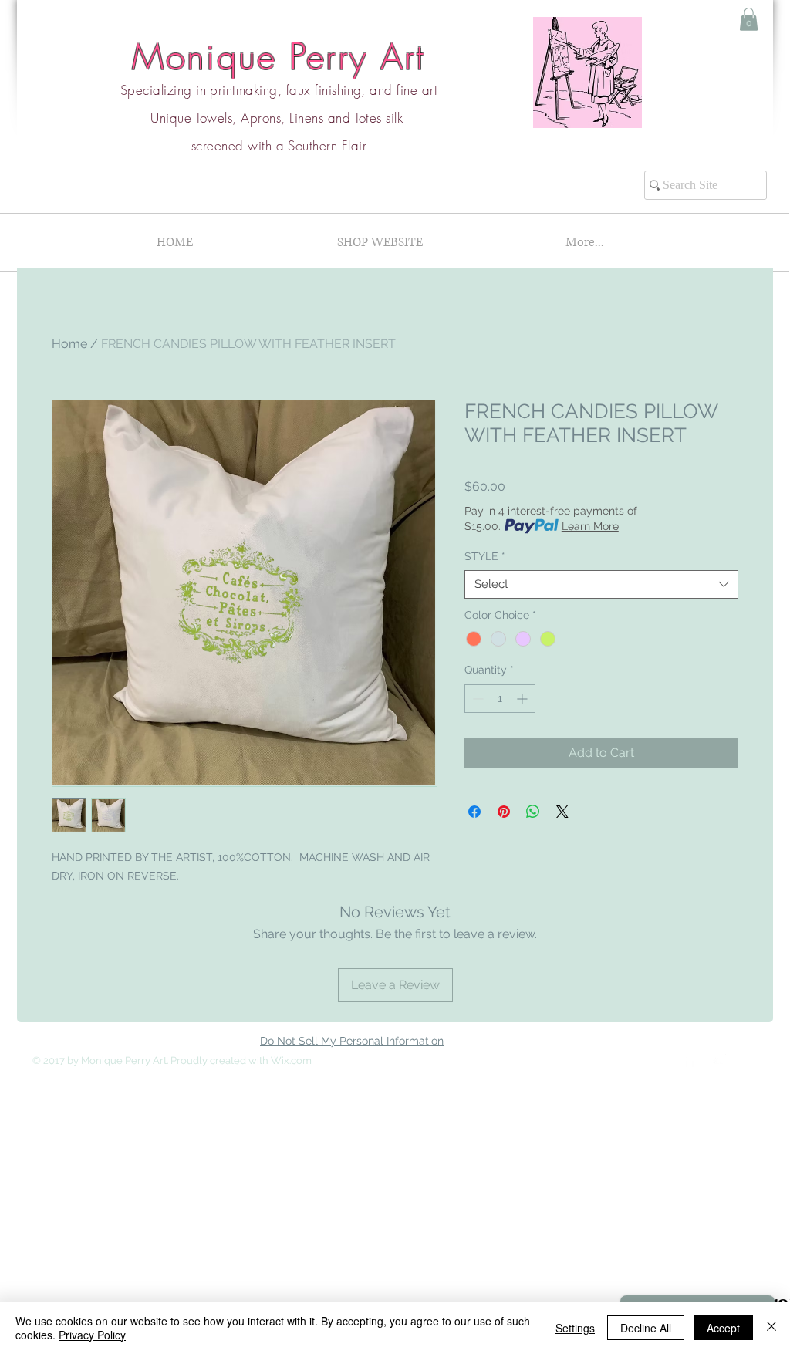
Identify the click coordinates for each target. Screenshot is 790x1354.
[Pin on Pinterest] (504, 811)
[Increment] (523, 698)
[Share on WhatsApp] (533, 811)
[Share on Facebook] (474, 811)
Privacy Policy (92, 1334)
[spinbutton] (500, 698)
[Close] (771, 1328)
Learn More (590, 526)
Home (69, 343)
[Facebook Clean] (689, 1059)
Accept (723, 1327)
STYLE (484, 556)
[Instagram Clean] (720, 1059)
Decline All (645, 1327)
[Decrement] (476, 698)
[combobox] (601, 584)
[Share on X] (562, 811)
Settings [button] (575, 1327)
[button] (748, 19)
